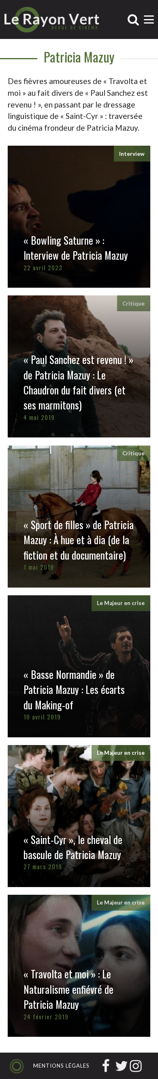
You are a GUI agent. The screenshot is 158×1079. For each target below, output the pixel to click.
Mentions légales (61, 1065)
